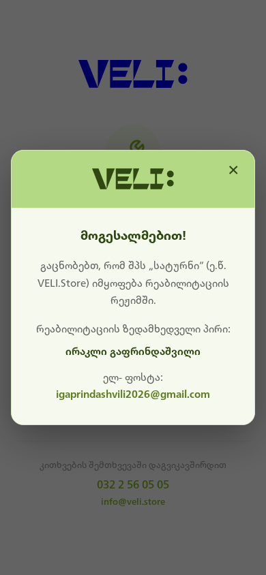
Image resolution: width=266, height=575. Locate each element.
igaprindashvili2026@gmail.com (133, 394)
